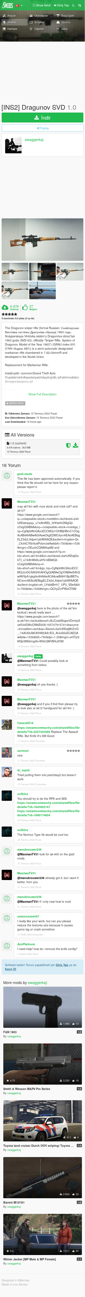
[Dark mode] (73, 5)
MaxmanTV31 (26, 501)
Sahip (38, 656)
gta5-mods (24, 474)
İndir (45, 117)
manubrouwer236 (29, 849)
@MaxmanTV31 (28, 661)
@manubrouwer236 (30, 878)
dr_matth (23, 770)
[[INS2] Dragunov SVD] (42, 239)
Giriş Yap (62, 965)
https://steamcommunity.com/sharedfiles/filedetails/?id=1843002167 (48, 805)
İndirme (14, 309)
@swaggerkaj (26, 608)
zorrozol (23, 751)
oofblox (22, 794)
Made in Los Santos (15, 1284)
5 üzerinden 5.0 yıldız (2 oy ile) (18, 318)
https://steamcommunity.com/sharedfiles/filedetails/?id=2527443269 (48, 729)
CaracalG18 (25, 723)
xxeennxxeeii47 (28, 916)
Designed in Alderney (15, 1280)
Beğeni (33, 309)
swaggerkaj (34, 139)
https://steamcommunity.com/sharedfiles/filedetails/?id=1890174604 (48, 813)
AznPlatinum (26, 944)
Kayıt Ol (10, 969)
